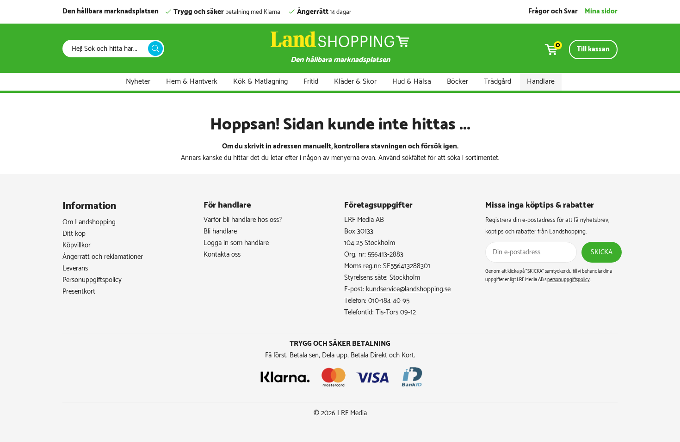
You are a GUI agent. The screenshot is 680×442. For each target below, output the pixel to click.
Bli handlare (220, 231)
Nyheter (138, 81)
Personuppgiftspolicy (92, 280)
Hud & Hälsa (411, 81)
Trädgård (497, 81)
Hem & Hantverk (191, 81)
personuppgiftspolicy (568, 280)
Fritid (310, 81)
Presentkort (78, 291)
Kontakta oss (222, 254)
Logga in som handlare (236, 243)
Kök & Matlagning (260, 81)
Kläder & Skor (355, 81)
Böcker (457, 81)
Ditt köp (74, 233)
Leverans (75, 268)
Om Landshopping (89, 222)
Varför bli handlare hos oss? (243, 220)
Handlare (541, 81)
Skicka (601, 252)
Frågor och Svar (553, 11)
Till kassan (593, 49)
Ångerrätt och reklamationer (102, 257)
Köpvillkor (76, 245)
